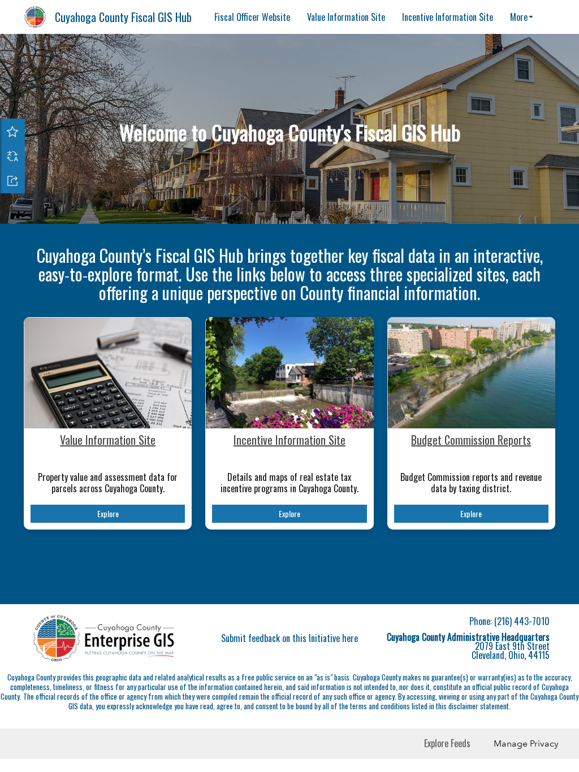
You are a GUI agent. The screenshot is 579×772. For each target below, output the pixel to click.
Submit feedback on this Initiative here (289, 638)
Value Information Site (346, 17)
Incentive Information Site (447, 17)
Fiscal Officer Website (252, 17)
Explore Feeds (447, 743)
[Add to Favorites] (12, 131)
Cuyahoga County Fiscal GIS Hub (123, 17)
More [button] (519, 17)
